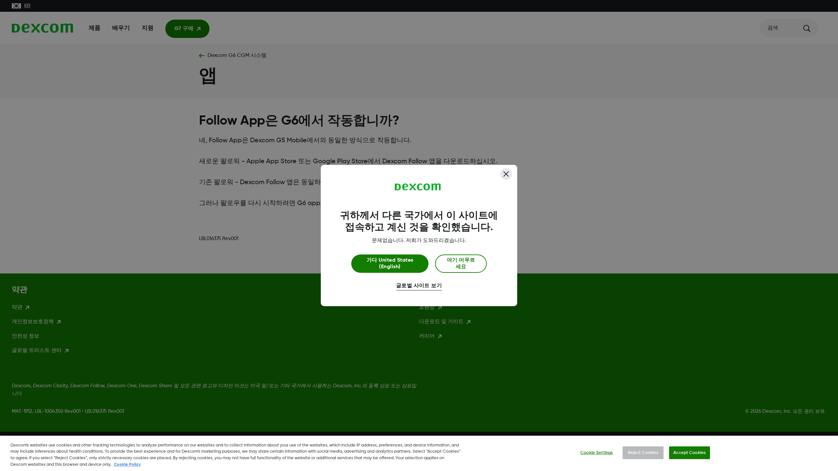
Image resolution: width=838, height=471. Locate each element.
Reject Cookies (643, 453)
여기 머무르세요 (461, 264)
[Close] (506, 174)
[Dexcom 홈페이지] (418, 187)
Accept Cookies (689, 453)
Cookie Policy (127, 464)
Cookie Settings (596, 453)
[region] (419, 453)
